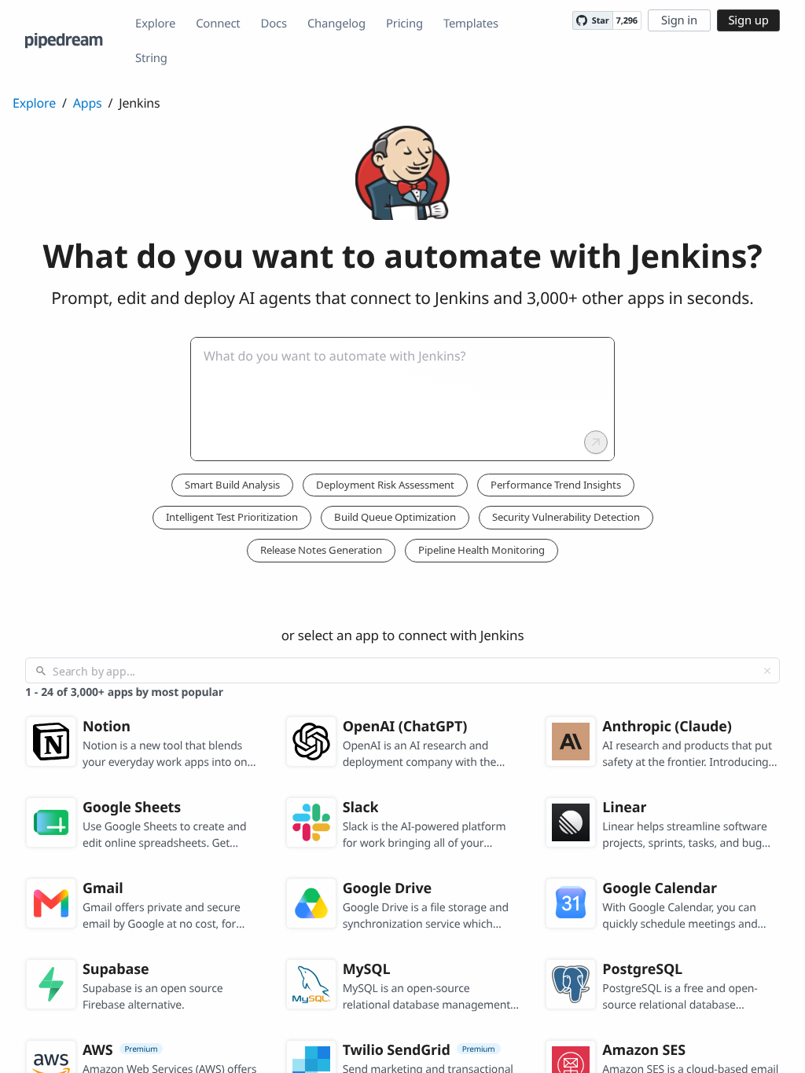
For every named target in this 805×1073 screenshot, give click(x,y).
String (151, 58)
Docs (274, 23)
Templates (470, 23)
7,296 (627, 21)
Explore (155, 23)
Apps (87, 103)
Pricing (404, 23)
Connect (218, 23)
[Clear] (767, 670)
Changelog (336, 23)
